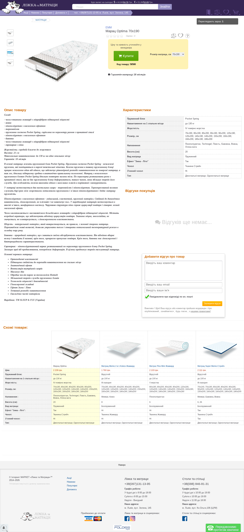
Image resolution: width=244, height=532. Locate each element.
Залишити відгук (212, 303)
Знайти (165, 6)
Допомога (72, 489)
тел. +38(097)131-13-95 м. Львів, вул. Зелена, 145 (101, 12)
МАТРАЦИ (41, 20)
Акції (69, 478)
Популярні (72, 485)
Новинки (71, 482)
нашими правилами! (201, 311)
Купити (127, 56)
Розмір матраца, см (160, 54)
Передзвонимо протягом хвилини (226, 528)
